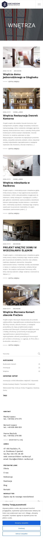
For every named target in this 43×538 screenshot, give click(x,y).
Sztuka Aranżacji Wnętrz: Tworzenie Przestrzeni (19, 384)
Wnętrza (6, 371)
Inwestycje (6, 367)
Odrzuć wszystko (22, 533)
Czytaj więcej (13, 81)
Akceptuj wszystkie (21, 523)
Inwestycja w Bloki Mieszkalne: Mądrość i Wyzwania (20, 380)
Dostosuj (21, 528)
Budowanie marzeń (9, 364)
